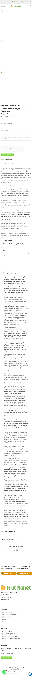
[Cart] (30, 6)
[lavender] (16, 87)
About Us (20, 669)
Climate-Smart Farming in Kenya (11, 638)
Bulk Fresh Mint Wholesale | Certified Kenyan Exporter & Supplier (8, 566)
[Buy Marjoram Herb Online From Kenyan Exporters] (30, 106)
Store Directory (13, 669)
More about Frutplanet (8, 633)
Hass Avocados (6, 616)
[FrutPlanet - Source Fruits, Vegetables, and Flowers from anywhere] (16, 6)
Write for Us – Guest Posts (9, 635)
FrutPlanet (8, 159)
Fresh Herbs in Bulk (12, 539)
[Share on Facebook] (12, 250)
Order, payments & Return (9, 614)
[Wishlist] (3, 11)
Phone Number (5, 130)
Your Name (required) (6, 116)
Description (8, 268)
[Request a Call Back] (29, 668)
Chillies (4, 619)
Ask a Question (7, 240)
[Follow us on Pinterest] (6, 602)
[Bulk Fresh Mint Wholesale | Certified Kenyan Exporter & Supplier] (8, 556)
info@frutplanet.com (6, 597)
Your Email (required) (6, 123)
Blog (3, 621)
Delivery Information (8, 612)
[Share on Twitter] (8, 250)
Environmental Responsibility (10, 636)
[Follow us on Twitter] (1, 602)
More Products (9, 531)
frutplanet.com (5, 599)
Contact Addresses (7, 631)
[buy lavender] (16, 55)
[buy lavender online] (16, 24)
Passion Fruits (6, 618)
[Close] (30, 2)
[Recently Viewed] (29, 673)
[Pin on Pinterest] (15, 250)
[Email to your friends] (18, 250)
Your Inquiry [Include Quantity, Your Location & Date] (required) (15, 138)
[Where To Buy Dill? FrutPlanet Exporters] (27, 106)
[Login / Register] (28, 6)
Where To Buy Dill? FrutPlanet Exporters (23, 566)
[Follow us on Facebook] (4, 602)
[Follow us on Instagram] (9, 602)
